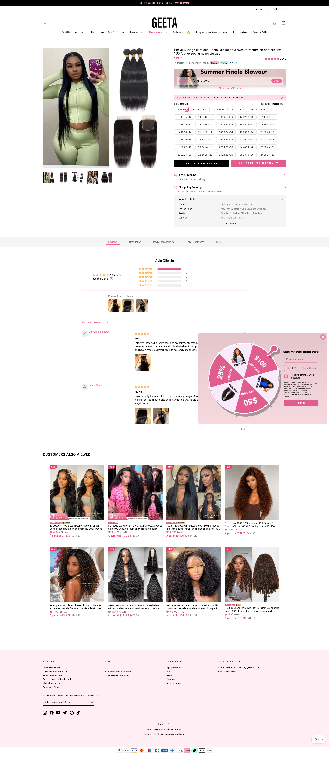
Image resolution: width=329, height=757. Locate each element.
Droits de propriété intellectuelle (57, 679)
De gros (169, 675)
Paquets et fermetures (212, 32)
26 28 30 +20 (247, 154)
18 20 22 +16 (205, 139)
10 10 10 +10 (226, 117)
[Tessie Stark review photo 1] (143, 416)
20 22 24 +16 (226, 139)
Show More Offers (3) (230, 88)
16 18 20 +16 (184, 139)
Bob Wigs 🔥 (181, 32)
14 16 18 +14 (184, 132)
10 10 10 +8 (199, 109)
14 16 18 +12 (205, 124)
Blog (168, 671)
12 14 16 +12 (184, 124)
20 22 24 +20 (184, 154)
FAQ (106, 667)
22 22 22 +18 (267, 139)
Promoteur (171, 679)
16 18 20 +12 (226, 124)
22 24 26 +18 (226, 147)
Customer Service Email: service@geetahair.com (238, 667)
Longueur (227, 104)
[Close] (323, 337)
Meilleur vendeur (74, 32)
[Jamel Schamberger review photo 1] (143, 362)
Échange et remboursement (117, 675)
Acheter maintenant (258, 163)
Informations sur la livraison (118, 671)
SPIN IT (301, 402)
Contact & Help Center (226, 671)
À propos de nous (174, 667)
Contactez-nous (173, 683)
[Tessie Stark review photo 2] (161, 416)
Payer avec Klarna (51, 687)
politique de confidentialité (55, 671)
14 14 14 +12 (267, 117)
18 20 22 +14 (226, 132)
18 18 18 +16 (247, 132)
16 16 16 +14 (247, 124)
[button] (272, 58)
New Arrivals (158, 32)
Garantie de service (51, 667)
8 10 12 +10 (237, 109)
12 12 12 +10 (247, 117)
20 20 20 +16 (267, 132)
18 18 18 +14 (267, 124)
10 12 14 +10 (258, 109)
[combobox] (291, 368)
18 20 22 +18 (184, 147)
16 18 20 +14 (205, 132)
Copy (276, 80)
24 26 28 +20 (226, 154)
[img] (142, 333)
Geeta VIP (260, 32)
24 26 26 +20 (267, 154)
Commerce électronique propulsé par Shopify (164, 734)
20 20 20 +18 (247, 139)
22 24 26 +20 (205, 154)
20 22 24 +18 (205, 147)
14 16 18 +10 (205, 117)
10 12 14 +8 (218, 109)
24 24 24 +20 (247, 147)
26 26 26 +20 (267, 147)
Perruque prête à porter (107, 32)
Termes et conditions (52, 675)
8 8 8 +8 (182, 109)
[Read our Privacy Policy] (316, 383)
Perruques (137, 32)
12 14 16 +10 (184, 117)
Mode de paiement (51, 683)
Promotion (240, 32)
